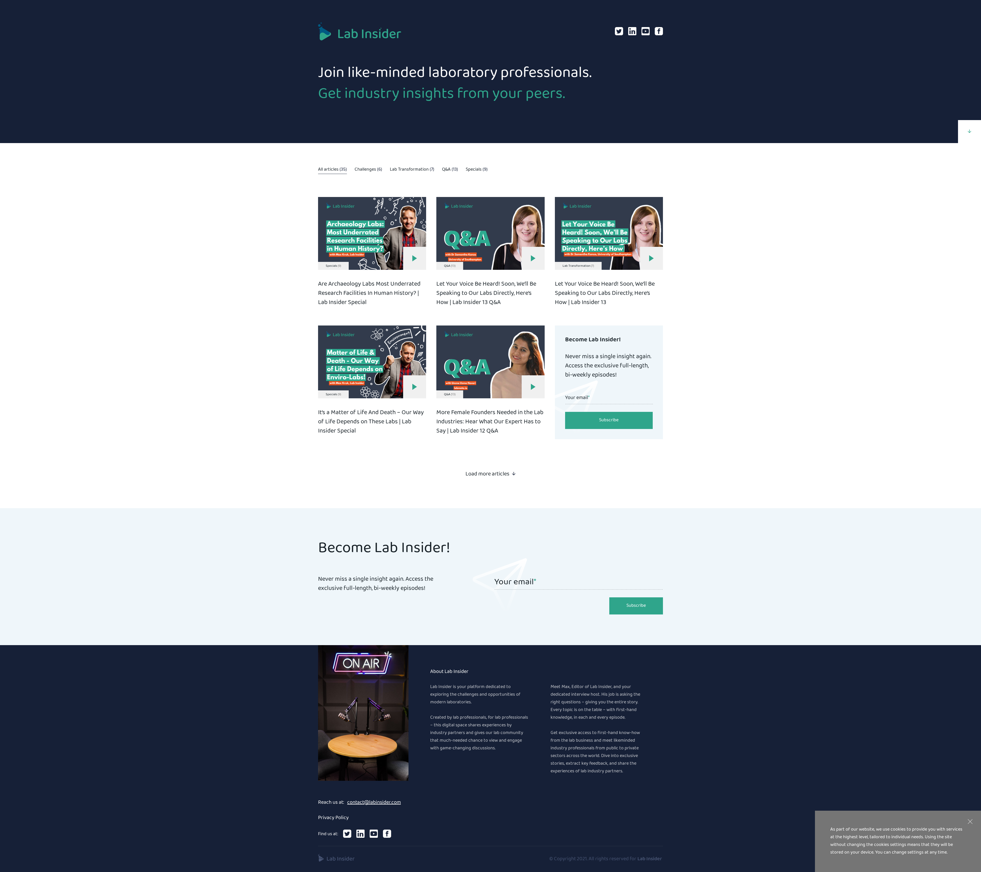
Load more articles (487, 474)
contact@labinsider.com (374, 802)
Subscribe (608, 420)
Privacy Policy (333, 818)
